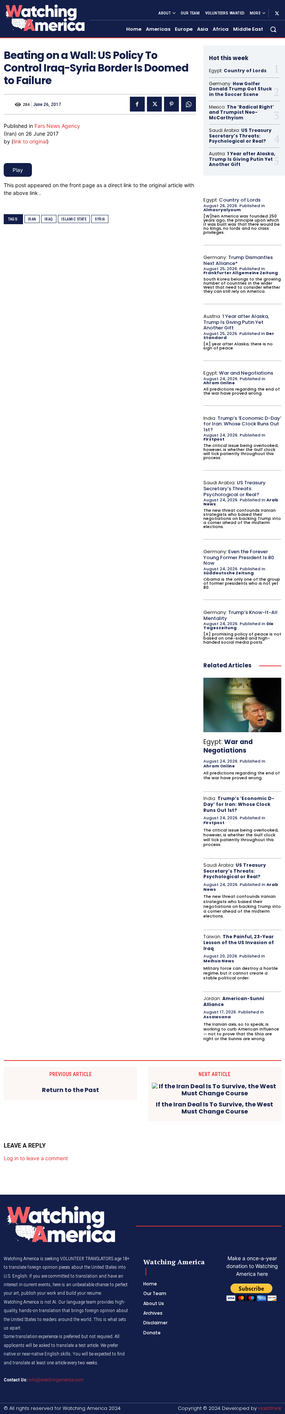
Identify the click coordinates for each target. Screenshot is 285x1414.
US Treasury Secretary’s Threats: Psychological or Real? (240, 135)
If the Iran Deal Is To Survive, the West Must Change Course (214, 1108)
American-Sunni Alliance (233, 1001)
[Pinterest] (171, 104)
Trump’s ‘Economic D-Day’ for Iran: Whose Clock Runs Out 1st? (242, 424)
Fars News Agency (57, 126)
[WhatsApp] (188, 104)
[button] (273, 29)
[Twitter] (276, 13)
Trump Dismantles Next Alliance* (238, 260)
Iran (32, 219)
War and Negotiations (246, 372)
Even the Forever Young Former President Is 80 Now (238, 557)
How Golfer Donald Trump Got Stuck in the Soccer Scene (240, 88)
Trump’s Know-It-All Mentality (240, 615)
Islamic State (74, 219)
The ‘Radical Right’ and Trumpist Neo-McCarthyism (241, 112)
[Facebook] (137, 104)
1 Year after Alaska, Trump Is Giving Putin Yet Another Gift (242, 158)
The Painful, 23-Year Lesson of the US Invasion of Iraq (238, 942)
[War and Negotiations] (242, 705)
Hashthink (269, 1408)
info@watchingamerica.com (56, 1380)
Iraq (49, 219)
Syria (100, 219)
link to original (30, 141)
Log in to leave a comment (36, 1158)
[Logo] (44, 17)
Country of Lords (245, 70)
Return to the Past (70, 1089)
